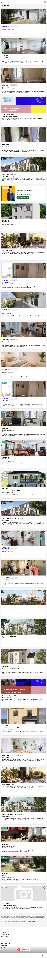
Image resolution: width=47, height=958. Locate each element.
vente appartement (36, 917)
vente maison (30, 917)
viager (5, 918)
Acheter (4, 956)
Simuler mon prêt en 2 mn (23, 197)
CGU (2, 938)
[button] (21, 23)
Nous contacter (4, 936)
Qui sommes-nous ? (5, 934)
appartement (21, 920)
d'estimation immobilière (31, 921)
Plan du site (3, 932)
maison (17, 920)
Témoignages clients (5, 943)
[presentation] (2, 16)
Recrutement (4, 945)
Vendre (14, 956)
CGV (2, 941)
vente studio (42, 917)
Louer (23, 956)
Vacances (32, 956)
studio (24, 920)
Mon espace (42, 956)
